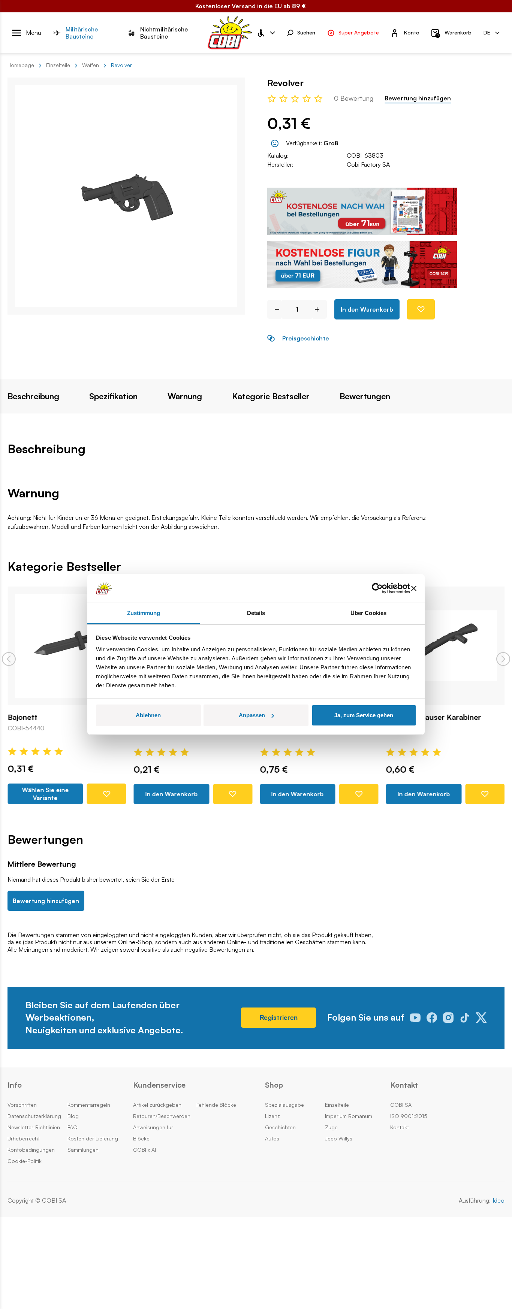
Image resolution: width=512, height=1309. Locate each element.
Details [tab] (256, 613)
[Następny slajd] (503, 659)
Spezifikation (113, 396)
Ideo (499, 1200)
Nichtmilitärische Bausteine (164, 33)
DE (487, 32)
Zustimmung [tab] (143, 613)
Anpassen (252, 715)
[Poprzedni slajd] (9, 659)
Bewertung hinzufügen (418, 98)
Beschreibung (33, 396)
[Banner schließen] (413, 588)
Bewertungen (365, 396)
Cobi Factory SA (368, 164)
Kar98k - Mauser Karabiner (433, 716)
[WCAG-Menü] (265, 32)
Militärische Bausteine (82, 33)
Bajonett (22, 716)
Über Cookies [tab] (368, 613)
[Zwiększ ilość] (320, 309)
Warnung (185, 396)
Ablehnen (148, 715)
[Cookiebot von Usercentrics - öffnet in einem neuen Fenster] (377, 588)
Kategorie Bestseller (271, 396)
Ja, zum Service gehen (363, 715)
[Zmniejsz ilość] (274, 309)
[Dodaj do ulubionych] (421, 309)
